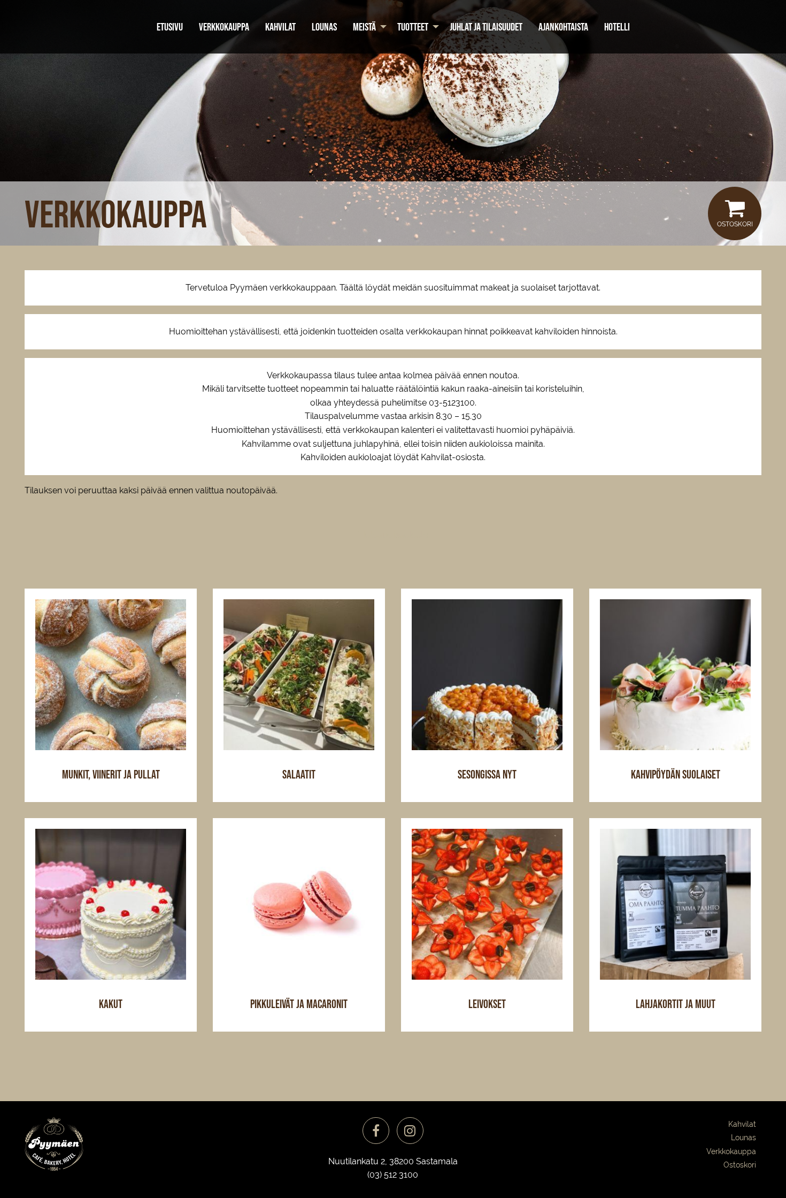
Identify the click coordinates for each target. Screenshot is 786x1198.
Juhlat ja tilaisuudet (486, 27)
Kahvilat (280, 27)
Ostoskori (735, 224)
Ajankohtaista (563, 27)
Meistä (364, 27)
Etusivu (170, 27)
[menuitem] (170, 27)
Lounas (324, 27)
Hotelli (617, 27)
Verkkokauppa (224, 27)
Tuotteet (412, 27)
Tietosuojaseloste (393, 535)
